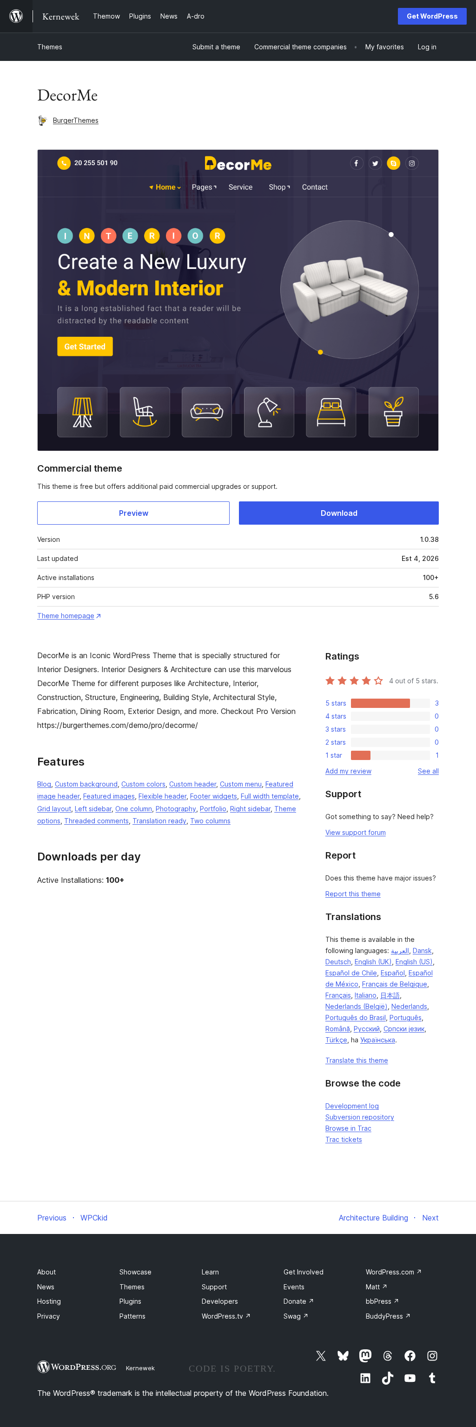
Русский (367, 1029)
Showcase (135, 1272)
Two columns (210, 821)
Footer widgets (213, 796)
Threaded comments (96, 821)
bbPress (382, 1301)
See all (428, 771)
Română (337, 1029)
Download (339, 513)
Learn (210, 1272)
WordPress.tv (226, 1316)
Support (214, 1287)
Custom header (192, 784)
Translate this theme (356, 1060)
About (46, 1272)
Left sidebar (93, 809)
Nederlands (409, 1006)
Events (294, 1287)
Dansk (422, 950)
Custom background (86, 784)
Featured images (109, 796)
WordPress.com (394, 1272)
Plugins (130, 1301)
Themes (49, 47)
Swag (296, 1316)
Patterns (132, 1316)
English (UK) (373, 962)
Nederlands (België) (356, 1006)
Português (406, 1017)
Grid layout (54, 809)
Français (338, 995)
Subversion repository (359, 1117)
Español (393, 973)
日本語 (390, 995)
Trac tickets (343, 1139)
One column (133, 809)
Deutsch (338, 962)
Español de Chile (351, 973)
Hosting (49, 1301)
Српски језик (403, 1029)
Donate (299, 1301)
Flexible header (162, 796)
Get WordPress (432, 16)
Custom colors (143, 784)
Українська (377, 1040)
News (45, 1287)
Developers (220, 1301)
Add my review (348, 771)
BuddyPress (388, 1316)
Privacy (48, 1316)
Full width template (270, 796)
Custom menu (241, 784)
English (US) (414, 962)
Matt (377, 1287)
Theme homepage (65, 616)
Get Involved (304, 1272)
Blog (44, 784)
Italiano (366, 995)
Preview (133, 513)
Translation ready (159, 821)
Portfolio (213, 809)
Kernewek (140, 1368)
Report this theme (353, 894)
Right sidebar (250, 809)
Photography (176, 809)
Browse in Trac (348, 1128)
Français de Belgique (394, 984)
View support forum (355, 832)
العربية (400, 950)
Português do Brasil (355, 1017)
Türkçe (336, 1040)
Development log (352, 1106)
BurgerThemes (76, 120)
